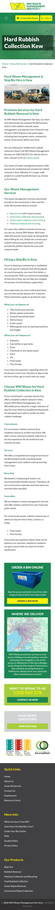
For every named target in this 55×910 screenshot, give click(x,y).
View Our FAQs (28, 726)
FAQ (6, 836)
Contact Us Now (27, 699)
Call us (48, 18)
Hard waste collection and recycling (27, 216)
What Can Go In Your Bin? (16, 821)
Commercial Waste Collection (18, 890)
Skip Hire (8, 867)
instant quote (32, 157)
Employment (10, 795)
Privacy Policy (11, 845)
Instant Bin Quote (29, 18)
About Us (9, 781)
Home (5, 63)
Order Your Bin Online (15, 831)
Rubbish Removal (12, 871)
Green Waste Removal (15, 886)
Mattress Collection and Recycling (20, 876)
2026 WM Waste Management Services (23, 902)
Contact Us (9, 790)
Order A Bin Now (27, 601)
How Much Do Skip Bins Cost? (18, 826)
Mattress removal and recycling (25, 223)
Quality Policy (11, 840)
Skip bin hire (16, 213)
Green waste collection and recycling (27, 220)
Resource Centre (12, 800)
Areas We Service (12, 786)
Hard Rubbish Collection (16, 881)
